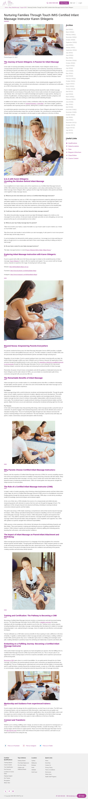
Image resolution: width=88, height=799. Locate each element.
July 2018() (69, 117)
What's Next (7, 782)
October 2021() (70, 89)
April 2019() (69, 107)
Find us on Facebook (13, 745)
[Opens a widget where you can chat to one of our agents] (81, 796)
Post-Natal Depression (23, 763)
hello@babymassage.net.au (76, 796)
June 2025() (69, 45)
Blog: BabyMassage (14, 7)
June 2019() (69, 101)
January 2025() (70, 47)
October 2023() (70, 63)
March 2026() (70, 32)
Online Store (48, 774)
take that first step (11, 730)
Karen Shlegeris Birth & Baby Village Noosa (38, 250)
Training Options (8, 762)
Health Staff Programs (50, 776)
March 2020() (70, 96)
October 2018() (70, 114)
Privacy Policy (49, 767)
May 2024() (69, 58)
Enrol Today (64, 3)
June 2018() (69, 120)
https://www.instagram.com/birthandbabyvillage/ (23, 274)
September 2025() (71, 42)
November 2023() (71, 60)
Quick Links (48, 757)
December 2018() (71, 109)
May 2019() (69, 104)
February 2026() (71, 34)
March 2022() (70, 86)
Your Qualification (8, 767)
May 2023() (69, 73)
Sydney (33, 760)
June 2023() (69, 70)
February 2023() (71, 78)
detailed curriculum (45, 622)
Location (34, 757)
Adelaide (34, 769)
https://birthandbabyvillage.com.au (18, 266)
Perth (33, 767)
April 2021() (69, 91)
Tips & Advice (22, 757)
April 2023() (69, 76)
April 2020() (69, 94)
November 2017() (71, 122)
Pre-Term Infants (22, 765)
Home (6, 7)
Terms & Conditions (50, 769)
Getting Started (21, 760)
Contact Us (48, 765)
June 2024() (69, 55)
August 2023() (70, 65)
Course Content (8, 764)
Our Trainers (7, 778)
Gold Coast (34, 772)
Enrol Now (47, 763)
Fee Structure (7, 769)
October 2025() (70, 39)
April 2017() (69, 132)
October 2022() (70, 81)
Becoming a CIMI (9, 660)
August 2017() (70, 127)
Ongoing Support (8, 776)
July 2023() (69, 68)
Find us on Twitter (47, 745)
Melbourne (34, 763)
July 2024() (69, 52)
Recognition (7, 780)
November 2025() (71, 37)
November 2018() (71, 112)
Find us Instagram (31, 745)
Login (80, 3)
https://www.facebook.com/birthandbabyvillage (23, 270)
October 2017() (70, 125)
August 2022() (70, 83)
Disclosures (48, 772)
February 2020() (71, 99)
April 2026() (69, 29)
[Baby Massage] (7, 3)
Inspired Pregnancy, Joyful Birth (34, 103)
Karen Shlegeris (14, 261)
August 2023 (23, 7)
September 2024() (71, 50)
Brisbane (34, 765)
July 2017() (69, 130)
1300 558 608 (53, 3)
